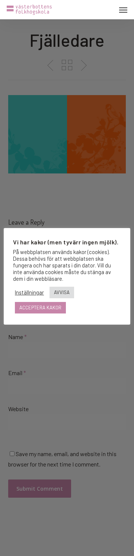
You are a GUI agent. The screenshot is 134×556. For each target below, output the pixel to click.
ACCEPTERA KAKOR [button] (40, 307)
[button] (123, 9)
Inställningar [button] (29, 292)
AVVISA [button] (62, 292)
